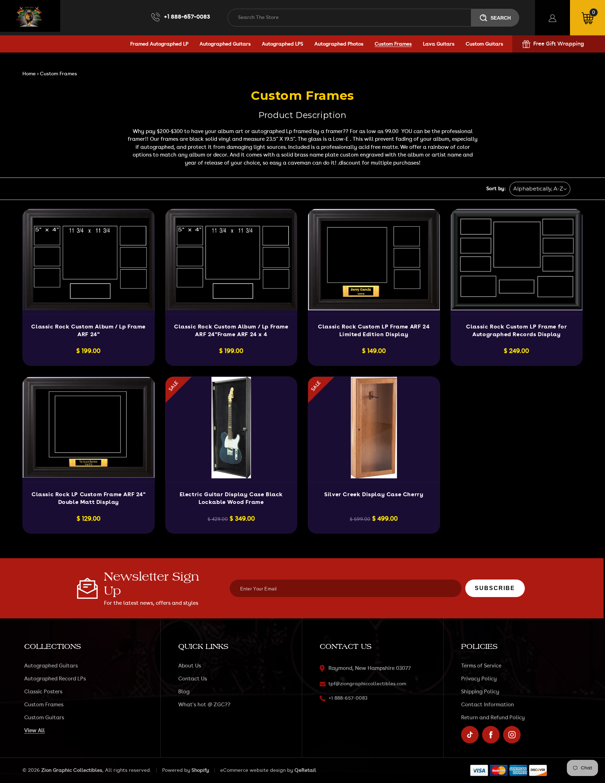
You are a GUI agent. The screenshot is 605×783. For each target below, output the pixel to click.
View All (34, 730)
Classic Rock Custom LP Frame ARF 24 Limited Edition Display (374, 330)
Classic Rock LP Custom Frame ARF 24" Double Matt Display (89, 498)
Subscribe (495, 588)
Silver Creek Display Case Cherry (373, 494)
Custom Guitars (44, 717)
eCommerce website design (253, 770)
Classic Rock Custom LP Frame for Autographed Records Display (516, 330)
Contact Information (487, 704)
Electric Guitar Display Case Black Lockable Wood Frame (231, 498)
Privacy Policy (479, 678)
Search (501, 18)
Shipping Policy (480, 691)
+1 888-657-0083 (187, 17)
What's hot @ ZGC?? (204, 704)
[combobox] (349, 18)
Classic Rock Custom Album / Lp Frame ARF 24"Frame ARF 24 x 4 (231, 330)
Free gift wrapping (558, 44)
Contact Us (192, 678)
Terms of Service (481, 665)
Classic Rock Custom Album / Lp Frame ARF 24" (88, 330)
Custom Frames (43, 704)
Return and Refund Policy (493, 717)
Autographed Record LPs (55, 678)
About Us (189, 665)
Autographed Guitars (51, 665)
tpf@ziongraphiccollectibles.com (367, 683)
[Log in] (552, 17)
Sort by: (496, 188)
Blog (183, 691)
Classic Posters (43, 691)
